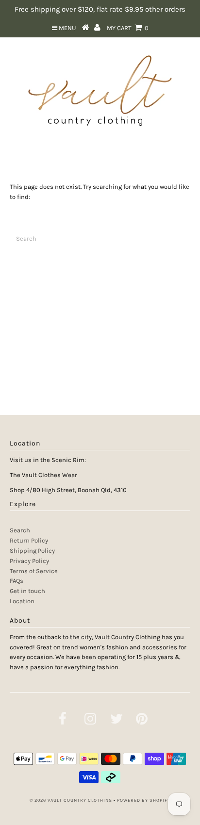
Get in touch (27, 590)
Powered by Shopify (143, 800)
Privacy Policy (29, 560)
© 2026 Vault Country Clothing (71, 800)
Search (20, 530)
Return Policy (29, 540)
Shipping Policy (32, 550)
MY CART (128, 28)
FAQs (16, 580)
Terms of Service (34, 571)
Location (22, 601)
